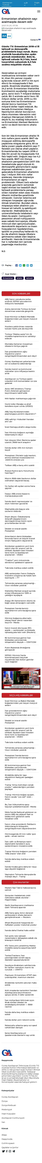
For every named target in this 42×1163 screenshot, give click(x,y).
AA (4, 35)
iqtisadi (29, 278)
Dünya (4, 1101)
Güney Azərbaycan (10, 1097)
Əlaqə (4, 1135)
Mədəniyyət (7, 1110)
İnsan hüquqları (9, 1114)
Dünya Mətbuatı (9, 1105)
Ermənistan (8, 278)
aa (9, 35)
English (36, 4)
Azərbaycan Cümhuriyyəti (13, 1118)
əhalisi (19, 278)
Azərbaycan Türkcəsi (7, 4)
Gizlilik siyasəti (8, 1143)
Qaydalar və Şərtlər (10, 1148)
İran (3, 1122)
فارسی (25, 4)
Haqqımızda (7, 1139)
